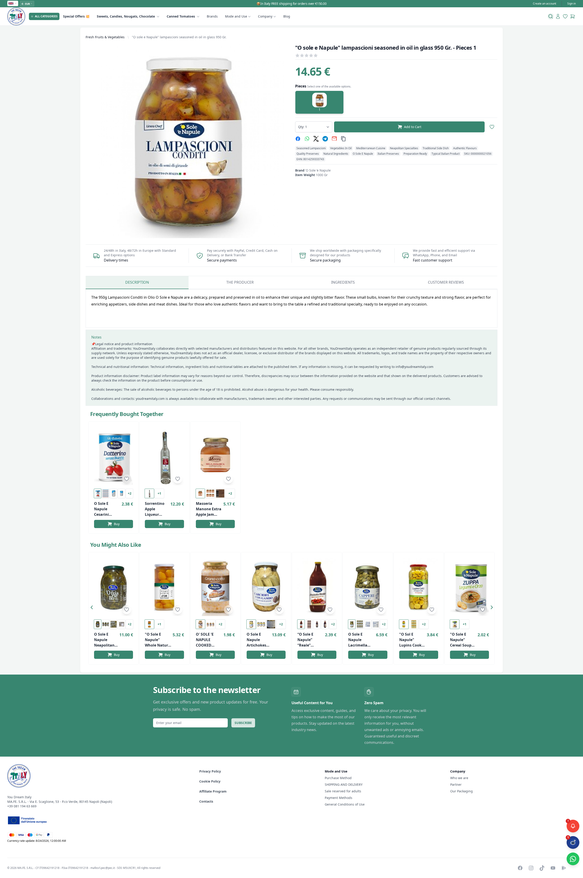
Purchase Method (338, 778)
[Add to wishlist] (126, 478)
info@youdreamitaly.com (414, 367)
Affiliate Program (213, 791)
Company (265, 16)
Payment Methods (338, 798)
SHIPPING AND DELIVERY (344, 784)
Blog (286, 16)
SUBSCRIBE (243, 723)
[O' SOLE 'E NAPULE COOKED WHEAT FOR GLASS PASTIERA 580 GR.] (215, 587)
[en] (12, 3)
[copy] (343, 138)
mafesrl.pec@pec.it (102, 868)
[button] (92, 608)
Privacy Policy (210, 771)
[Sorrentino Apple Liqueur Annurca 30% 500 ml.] (164, 456)
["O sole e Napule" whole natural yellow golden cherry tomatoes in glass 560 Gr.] (164, 587)
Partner (456, 784)
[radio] (319, 102)
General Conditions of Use (345, 804)
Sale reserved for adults (343, 791)
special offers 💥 (76, 16)
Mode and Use (236, 16)
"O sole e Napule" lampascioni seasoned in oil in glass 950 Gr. (179, 37)
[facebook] (298, 138)
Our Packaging (461, 791)
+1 (159, 493)
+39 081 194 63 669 (21, 806)
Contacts (206, 801)
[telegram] (325, 138)
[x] (316, 138)
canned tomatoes (181, 16)
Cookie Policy (209, 781)
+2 (129, 493)
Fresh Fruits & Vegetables (105, 37)
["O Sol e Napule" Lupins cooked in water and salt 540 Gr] (418, 587)
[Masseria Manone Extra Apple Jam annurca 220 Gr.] (215, 456)
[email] (334, 138)
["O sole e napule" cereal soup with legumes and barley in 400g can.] (469, 587)
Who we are (459, 778)
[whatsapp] (307, 138)
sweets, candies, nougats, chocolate (126, 16)
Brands (212, 16)
